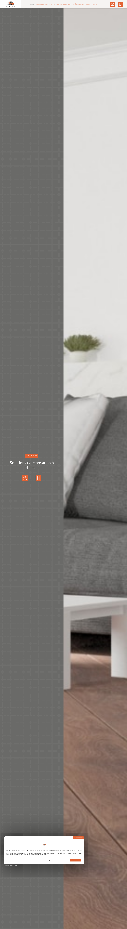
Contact (94, 4)
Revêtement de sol (65, 4)
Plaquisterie (40, 4)
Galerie (88, 4)
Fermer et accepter (79, 838)
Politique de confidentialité (53, 860)
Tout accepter (76, 860)
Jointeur (56, 4)
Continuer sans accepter (12, 865)
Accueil (32, 4)
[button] (112, 4)
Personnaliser (65, 860)
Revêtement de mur (78, 4)
